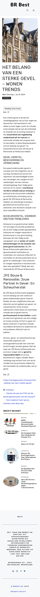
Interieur (6, 98)
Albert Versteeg (8, 95)
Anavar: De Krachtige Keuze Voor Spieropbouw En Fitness (28, 456)
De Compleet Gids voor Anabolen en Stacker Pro (28, 435)
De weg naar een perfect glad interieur (28, 471)
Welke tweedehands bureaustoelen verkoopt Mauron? (28, 423)
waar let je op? (27, 444)
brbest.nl (18, 586)
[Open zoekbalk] (27, 10)
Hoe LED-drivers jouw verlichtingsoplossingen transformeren (29, 484)
